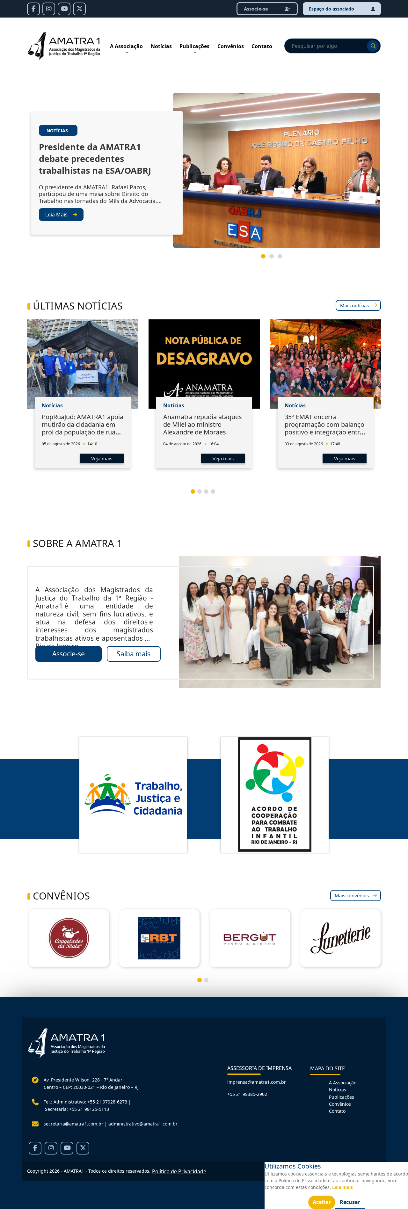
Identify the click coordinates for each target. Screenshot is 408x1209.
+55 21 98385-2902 (247, 1094)
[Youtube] (64, 9)
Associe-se (68, 653)
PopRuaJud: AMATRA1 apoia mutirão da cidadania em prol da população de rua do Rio (82, 428)
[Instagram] (48, 9)
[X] (79, 9)
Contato (261, 46)
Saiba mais (133, 653)
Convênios (230, 46)
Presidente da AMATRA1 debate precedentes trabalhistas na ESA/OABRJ (95, 158)
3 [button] (282, 259)
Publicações (194, 46)
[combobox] (332, 46)
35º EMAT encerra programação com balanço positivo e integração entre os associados (324, 428)
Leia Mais (56, 214)
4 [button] (215, 494)
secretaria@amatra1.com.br (73, 1124)
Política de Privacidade (179, 1171)
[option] (204, 173)
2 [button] (274, 259)
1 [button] (266, 259)
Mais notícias (354, 305)
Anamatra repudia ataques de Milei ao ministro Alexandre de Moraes (202, 424)
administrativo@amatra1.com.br (143, 1124)
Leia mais (342, 1187)
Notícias (161, 46)
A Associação (126, 46)
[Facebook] (33, 9)
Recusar (350, 1201)
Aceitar (322, 1201)
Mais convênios (352, 895)
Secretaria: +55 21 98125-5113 (77, 1109)
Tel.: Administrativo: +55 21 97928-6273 (85, 1102)
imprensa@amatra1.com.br (256, 1082)
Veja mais (101, 458)
